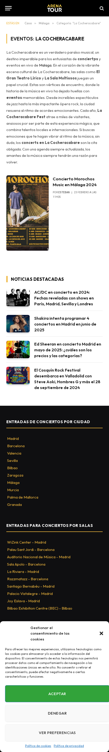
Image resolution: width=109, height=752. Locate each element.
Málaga (13, 482)
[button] (101, 633)
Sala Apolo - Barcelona (26, 564)
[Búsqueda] (101, 8)
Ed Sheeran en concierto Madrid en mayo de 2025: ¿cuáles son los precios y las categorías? (67, 349)
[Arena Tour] (54, 8)
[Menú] (8, 8)
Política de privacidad (69, 746)
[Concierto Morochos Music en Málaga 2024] (27, 212)
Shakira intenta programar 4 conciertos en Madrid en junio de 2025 (65, 324)
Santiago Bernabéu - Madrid (31, 586)
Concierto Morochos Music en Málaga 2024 (75, 181)
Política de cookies (38, 746)
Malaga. (45, 65)
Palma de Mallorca (22, 497)
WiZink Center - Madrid (26, 542)
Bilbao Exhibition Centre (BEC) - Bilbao (39, 608)
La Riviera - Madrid (23, 571)
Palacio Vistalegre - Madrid (30, 593)
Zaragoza (15, 475)
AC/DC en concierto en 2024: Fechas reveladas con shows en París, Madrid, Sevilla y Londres (64, 298)
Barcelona (16, 445)
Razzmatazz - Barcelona (27, 578)
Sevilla (12, 460)
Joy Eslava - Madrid (23, 600)
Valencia (14, 453)
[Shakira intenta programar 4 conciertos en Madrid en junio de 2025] (18, 323)
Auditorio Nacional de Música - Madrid (38, 556)
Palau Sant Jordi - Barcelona (31, 549)
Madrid (13, 438)
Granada (14, 504)
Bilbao (12, 467)
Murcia (13, 489)
